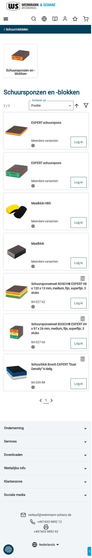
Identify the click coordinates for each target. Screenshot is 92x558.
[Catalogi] (54, 20)
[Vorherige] (40, 401)
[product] (46, 130)
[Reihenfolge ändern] (76, 105)
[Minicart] (85, 19)
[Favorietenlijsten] (75, 21)
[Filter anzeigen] (86, 106)
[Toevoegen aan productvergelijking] (82, 278)
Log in (78, 142)
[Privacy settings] (8, 549)
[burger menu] (6, 18)
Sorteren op (39, 100)
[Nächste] (51, 401)
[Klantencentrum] (65, 19)
